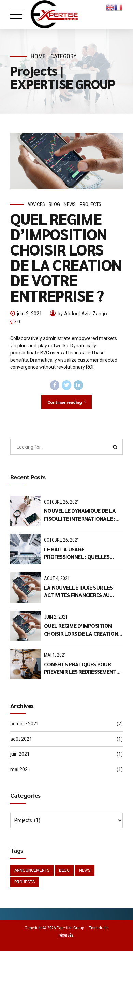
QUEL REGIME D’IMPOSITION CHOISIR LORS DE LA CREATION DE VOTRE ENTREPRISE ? (66, 256)
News (70, 204)
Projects (90, 204)
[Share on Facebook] (55, 385)
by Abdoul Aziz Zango (82, 313)
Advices (36, 204)
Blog (54, 204)
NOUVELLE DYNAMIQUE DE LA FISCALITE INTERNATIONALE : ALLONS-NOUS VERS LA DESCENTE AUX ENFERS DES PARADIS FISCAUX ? (80, 514)
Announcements (31, 870)
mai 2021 (20, 769)
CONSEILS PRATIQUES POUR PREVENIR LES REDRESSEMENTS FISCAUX (81, 668)
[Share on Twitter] (66, 385)
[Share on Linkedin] (78, 385)
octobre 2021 (24, 723)
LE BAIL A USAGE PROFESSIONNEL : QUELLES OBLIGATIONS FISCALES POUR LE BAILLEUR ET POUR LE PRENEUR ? (83, 553)
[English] (110, 7)
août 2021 (21, 739)
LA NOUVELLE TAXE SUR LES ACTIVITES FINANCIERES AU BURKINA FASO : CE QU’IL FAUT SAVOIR (80, 591)
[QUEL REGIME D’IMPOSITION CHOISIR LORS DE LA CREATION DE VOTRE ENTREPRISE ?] (66, 161)
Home (38, 56)
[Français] (118, 7)
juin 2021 (20, 754)
